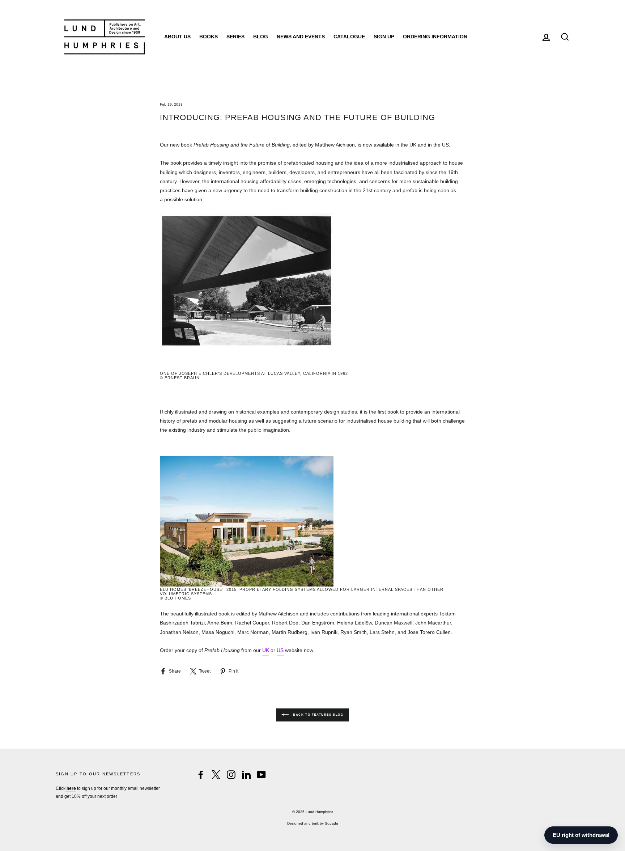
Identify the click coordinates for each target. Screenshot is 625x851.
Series (235, 36)
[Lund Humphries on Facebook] (200, 774)
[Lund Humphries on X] (216, 774)
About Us (177, 36)
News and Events (301, 36)
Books (208, 36)
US (280, 650)
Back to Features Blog (317, 714)
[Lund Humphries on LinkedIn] (246, 774)
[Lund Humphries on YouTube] (261, 774)
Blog (260, 36)
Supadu (331, 823)
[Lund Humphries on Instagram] (231, 774)
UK (265, 650)
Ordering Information (435, 36)
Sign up (384, 36)
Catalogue (349, 36)
